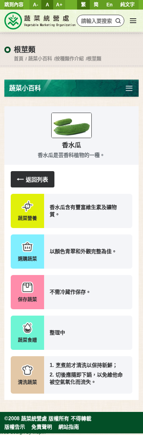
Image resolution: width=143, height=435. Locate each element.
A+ (59, 5)
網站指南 (68, 426)
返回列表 (37, 179)
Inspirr (39, 432)
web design (12, 432)
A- (35, 5)
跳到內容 (13, 5)
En (109, 5)
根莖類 (94, 59)
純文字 (127, 5)
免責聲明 (41, 426)
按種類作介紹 (69, 59)
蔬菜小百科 (40, 59)
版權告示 (14, 426)
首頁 (18, 59)
